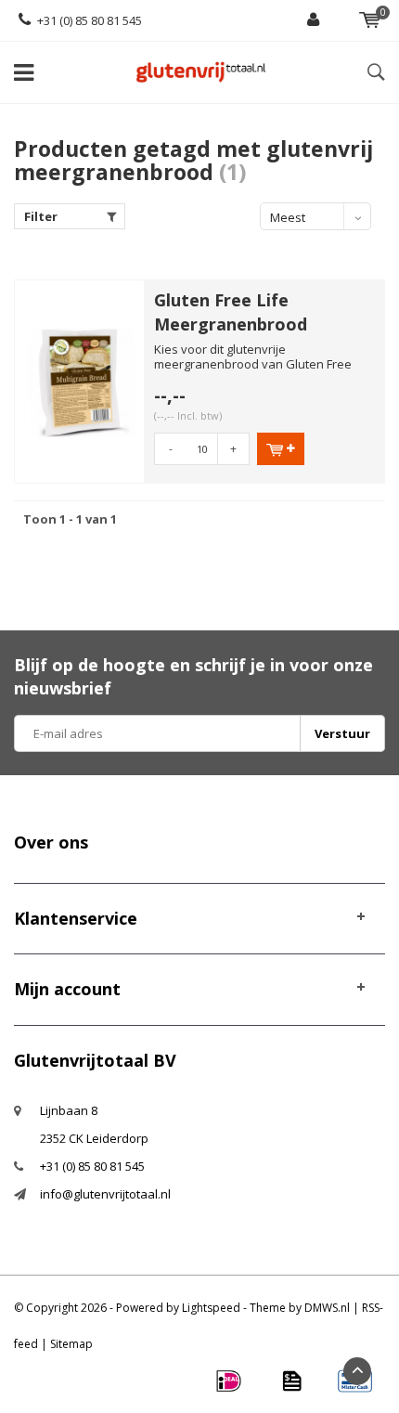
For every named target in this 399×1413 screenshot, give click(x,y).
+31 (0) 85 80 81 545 (89, 20)
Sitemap (71, 1344)
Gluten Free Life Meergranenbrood (230, 312)
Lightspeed (211, 1308)
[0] (369, 20)
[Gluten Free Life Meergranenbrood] (79, 380)
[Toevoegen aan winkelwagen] (280, 449)
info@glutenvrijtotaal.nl (105, 1194)
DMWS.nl (327, 1308)
